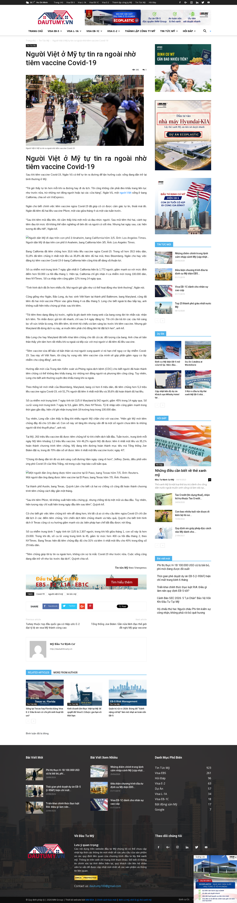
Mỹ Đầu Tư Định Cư (62, 644)
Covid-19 (40, 594)
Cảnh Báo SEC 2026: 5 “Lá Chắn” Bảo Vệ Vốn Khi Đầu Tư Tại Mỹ (184, 599)
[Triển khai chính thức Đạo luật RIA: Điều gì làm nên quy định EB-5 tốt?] (34, 808)
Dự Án (159, 357)
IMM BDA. (90, 899)
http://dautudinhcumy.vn (61, 649)
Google (159, 809)
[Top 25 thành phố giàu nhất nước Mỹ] (163, 308)
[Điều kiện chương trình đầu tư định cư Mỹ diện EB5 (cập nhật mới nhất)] (163, 274)
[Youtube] (208, 2)
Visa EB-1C (94, 2)
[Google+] (185, 2)
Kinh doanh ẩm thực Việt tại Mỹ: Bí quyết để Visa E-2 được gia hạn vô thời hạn (84, 712)
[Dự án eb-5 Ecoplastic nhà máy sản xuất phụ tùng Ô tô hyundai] (215, 879)
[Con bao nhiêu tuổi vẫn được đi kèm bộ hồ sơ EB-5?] (163, 516)
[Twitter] (202, 2)
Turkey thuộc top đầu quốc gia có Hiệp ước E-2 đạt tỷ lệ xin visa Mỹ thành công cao (53, 626)
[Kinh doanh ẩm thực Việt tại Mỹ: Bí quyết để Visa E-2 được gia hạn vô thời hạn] (86, 693)
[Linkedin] (197, 2)
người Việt (126, 192)
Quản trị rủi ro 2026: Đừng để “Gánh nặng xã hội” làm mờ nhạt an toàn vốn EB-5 (127, 712)
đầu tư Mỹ (110, 848)
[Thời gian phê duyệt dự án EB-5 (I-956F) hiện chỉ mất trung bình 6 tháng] (34, 791)
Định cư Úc (184, 899)
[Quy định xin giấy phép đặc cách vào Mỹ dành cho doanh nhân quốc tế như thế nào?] (163, 533)
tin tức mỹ (71, 594)
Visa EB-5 (70, 2)
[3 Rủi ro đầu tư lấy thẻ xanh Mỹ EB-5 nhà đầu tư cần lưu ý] (198, 379)
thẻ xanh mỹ (145, 899)
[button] (206, 31)
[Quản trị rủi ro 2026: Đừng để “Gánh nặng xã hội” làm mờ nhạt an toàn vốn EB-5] (128, 693)
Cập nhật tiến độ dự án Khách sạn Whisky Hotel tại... (167, 394)
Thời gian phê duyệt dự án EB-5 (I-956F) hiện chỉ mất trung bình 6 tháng (184, 578)
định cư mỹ (124, 899)
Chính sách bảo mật (106, 899)
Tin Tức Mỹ (140, 2)
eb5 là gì (134, 899)
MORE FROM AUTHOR (65, 672)
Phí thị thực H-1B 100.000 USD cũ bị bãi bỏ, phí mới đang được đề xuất (183, 567)
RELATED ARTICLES (38, 672)
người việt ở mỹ (55, 594)
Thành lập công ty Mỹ (122, 2)
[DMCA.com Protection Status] (86, 877)
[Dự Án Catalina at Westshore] (198, 350)
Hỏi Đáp (152, 2)
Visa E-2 (105, 2)
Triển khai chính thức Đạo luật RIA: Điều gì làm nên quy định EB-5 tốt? (182, 588)
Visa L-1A (82, 2)
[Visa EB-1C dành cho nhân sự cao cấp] (163, 291)
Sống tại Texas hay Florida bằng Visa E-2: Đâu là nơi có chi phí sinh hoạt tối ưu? (44, 712)
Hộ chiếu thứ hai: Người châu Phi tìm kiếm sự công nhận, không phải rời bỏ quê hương (184, 610)
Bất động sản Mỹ (166, 804)
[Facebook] (180, 2)
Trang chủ (58, 2)
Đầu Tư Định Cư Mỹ (164, 479)
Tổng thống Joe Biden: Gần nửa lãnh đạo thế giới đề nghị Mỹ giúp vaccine (119, 626)
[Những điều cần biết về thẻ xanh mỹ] (183, 445)
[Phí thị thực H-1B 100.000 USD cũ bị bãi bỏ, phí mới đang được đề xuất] (34, 774)
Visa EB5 (160, 773)
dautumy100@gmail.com (105, 886)
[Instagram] (191, 2)
